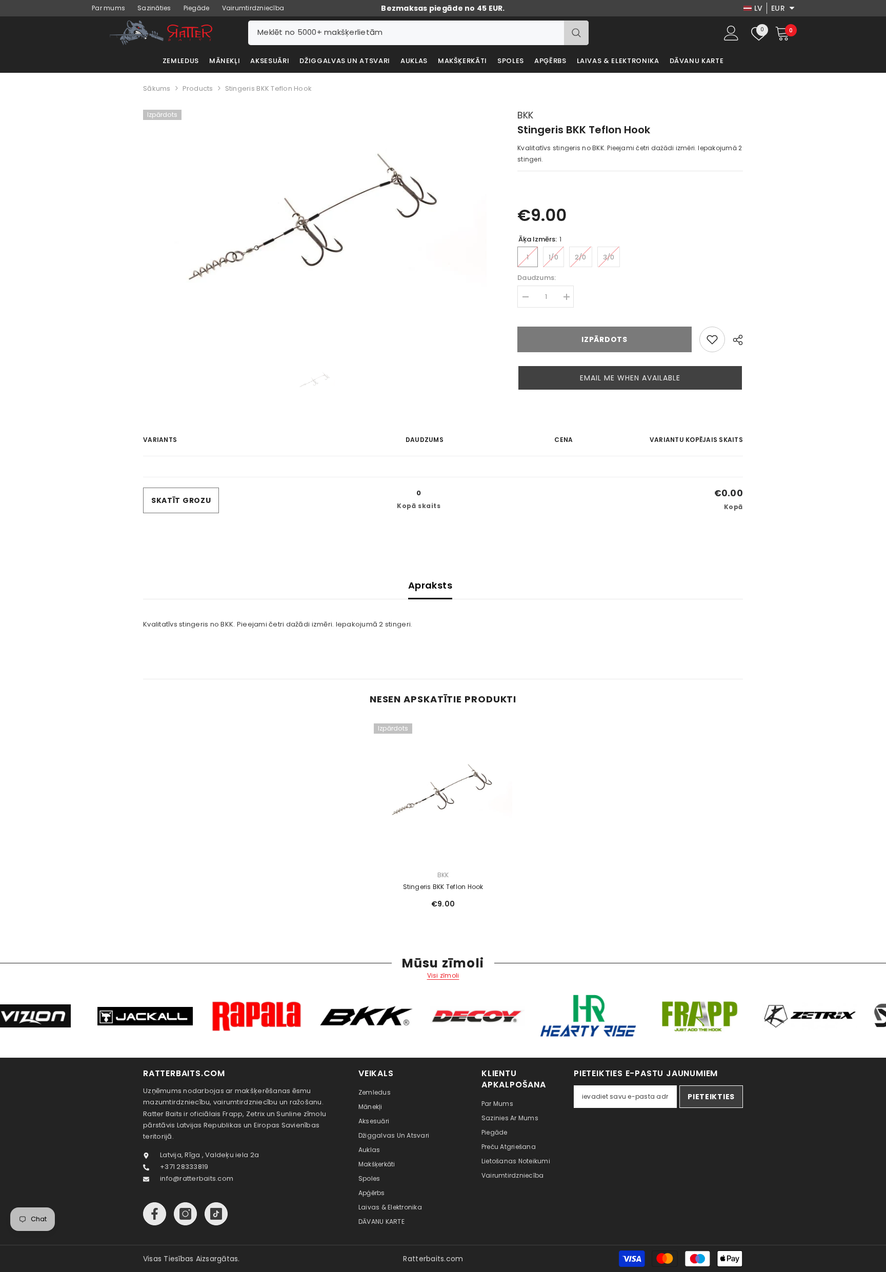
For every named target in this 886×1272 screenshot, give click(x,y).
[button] (630, 378)
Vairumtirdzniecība (253, 8)
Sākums (157, 88)
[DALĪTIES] (734, 340)
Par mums (108, 8)
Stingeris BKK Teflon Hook (443, 886)
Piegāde (197, 8)
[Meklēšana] (418, 33)
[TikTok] (216, 1213)
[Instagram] (185, 1213)
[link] (712, 339)
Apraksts (430, 585)
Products (198, 88)
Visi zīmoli (443, 975)
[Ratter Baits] (87, 1015)
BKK (525, 115)
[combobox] (406, 33)
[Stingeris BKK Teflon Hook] (443, 792)
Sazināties (154, 8)
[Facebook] (154, 1213)
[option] (315, 224)
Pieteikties (711, 1097)
